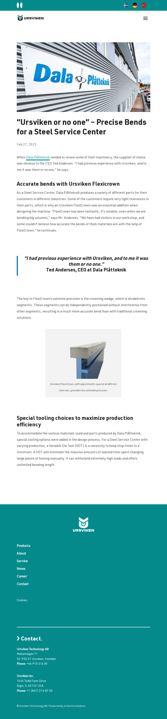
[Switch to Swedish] (125, 5)
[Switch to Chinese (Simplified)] (144, 5)
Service (22, 561)
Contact (23, 584)
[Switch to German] (134, 5)
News (21, 569)
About (21, 554)
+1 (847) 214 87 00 (40, 691)
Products (23, 546)
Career (22, 576)
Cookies (22, 600)
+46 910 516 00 (37, 664)
